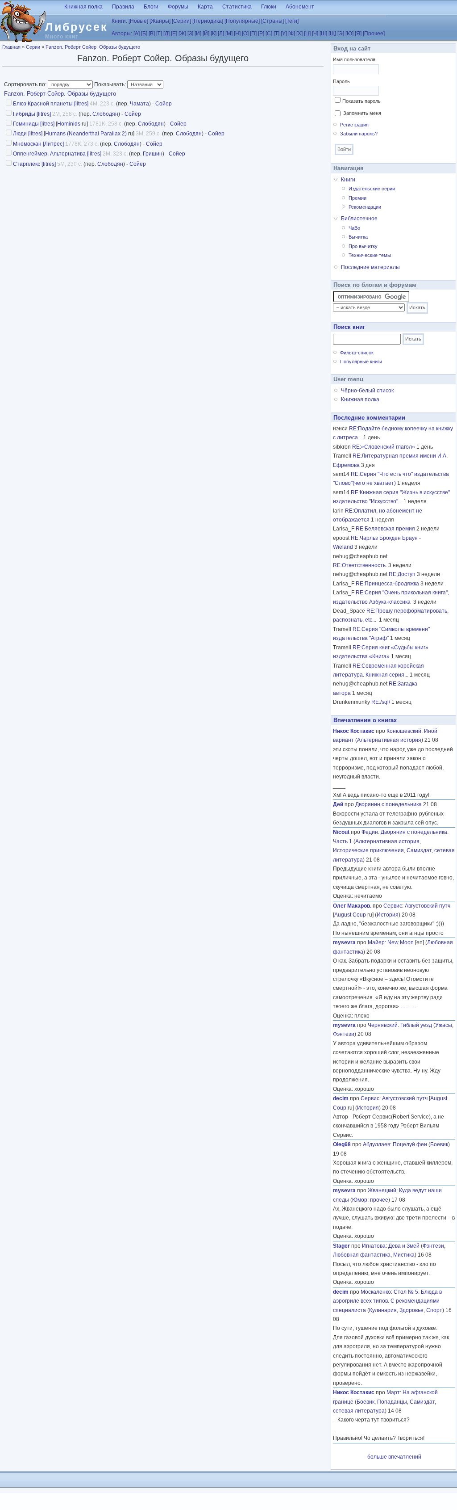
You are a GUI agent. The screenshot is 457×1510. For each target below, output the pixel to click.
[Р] (261, 33)
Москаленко (376, 1292)
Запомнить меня (362, 113)
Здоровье (411, 1310)
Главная (11, 47)
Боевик (439, 1144)
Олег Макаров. (352, 906)
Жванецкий (382, 1190)
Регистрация (354, 124)
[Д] (166, 33)
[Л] (221, 33)
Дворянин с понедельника (388, 804)
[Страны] (272, 21)
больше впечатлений (394, 1457)
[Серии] (181, 21)
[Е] (174, 33)
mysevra (344, 942)
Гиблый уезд (416, 1025)
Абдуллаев (376, 1144)
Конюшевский (403, 731)
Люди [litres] (27, 133)
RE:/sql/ (380, 702)
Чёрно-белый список (367, 390)
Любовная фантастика (362, 1255)
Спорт (434, 1310)
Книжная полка (83, 7)
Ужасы (443, 1025)
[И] (198, 33)
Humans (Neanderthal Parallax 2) (86, 133)
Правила (123, 7)
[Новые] (138, 21)
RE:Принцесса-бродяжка (387, 583)
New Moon (400, 942)
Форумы (178, 7)
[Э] (340, 33)
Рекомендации (365, 207)
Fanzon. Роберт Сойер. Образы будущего (93, 47)
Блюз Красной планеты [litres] (50, 104)
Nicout (341, 832)
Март (393, 1392)
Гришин (152, 154)
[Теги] (292, 21)
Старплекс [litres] (34, 164)
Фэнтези (343, 1034)
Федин (369, 832)
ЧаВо (354, 228)
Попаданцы (392, 1402)
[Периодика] (207, 21)
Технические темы (370, 255)
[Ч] (315, 33)
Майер (376, 942)
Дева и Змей (404, 1246)
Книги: (119, 21)
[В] (152, 33)
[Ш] (323, 33)
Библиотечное (359, 218)
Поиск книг (349, 327)
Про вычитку (363, 246)
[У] (284, 33)
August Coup (350, 915)
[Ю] (349, 33)
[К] (213, 33)
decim (341, 1098)
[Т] (276, 33)
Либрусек (76, 27)
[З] (190, 33)
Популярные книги (361, 361)
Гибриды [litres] (32, 114)
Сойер (163, 104)
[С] (269, 33)
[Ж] (182, 33)
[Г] (159, 33)
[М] (229, 33)
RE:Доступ (402, 574)
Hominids (68, 124)
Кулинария (383, 1310)
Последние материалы (370, 267)
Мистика (404, 1255)
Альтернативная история (389, 740)
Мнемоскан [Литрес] (38, 144)
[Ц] (307, 33)
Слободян (105, 114)
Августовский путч (427, 906)
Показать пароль (361, 101)
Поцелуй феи (410, 1144)
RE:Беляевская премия (385, 529)
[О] (245, 33)
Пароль (341, 81)
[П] (253, 33)
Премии (357, 198)
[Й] (206, 33)
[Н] (237, 33)
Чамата (139, 104)
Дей (338, 804)
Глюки (268, 7)
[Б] (144, 33)
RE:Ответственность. (360, 565)
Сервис (392, 906)
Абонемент (300, 7)
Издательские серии (372, 188)
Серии (33, 47)
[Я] (358, 33)
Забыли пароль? (359, 133)
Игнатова (374, 1246)
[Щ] (332, 33)
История (388, 915)
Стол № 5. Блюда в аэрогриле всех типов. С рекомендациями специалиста (387, 1301)
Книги (348, 180)
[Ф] (291, 33)
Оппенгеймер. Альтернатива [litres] (57, 154)
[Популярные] (242, 21)
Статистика (237, 7)
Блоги (151, 7)
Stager (341, 1246)
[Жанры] (160, 21)
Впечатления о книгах (365, 720)
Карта (205, 7)
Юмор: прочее (370, 1200)
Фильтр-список (357, 352)
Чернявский (383, 1025)
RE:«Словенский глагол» (383, 447)
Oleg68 (342, 1144)
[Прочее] (374, 33)
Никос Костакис (353, 731)
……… (408, 1006)
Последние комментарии (369, 417)
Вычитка (358, 237)
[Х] (299, 33)
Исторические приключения (368, 850)
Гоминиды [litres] (33, 124)
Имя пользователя (354, 59)
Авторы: (122, 33)
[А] (136, 33)
